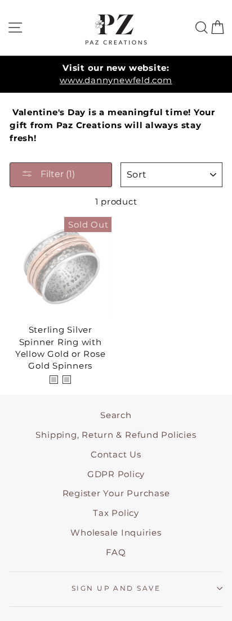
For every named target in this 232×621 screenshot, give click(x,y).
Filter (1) (56, 174)
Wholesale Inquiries (116, 532)
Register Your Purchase (116, 493)
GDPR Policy (116, 474)
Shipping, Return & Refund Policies (115, 434)
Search (116, 415)
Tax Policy (116, 512)
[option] (116, 75)
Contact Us (116, 454)
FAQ (116, 552)
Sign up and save (116, 588)
